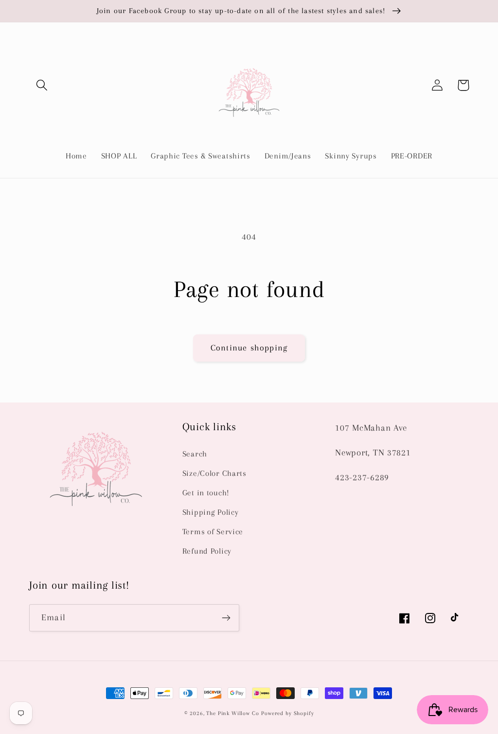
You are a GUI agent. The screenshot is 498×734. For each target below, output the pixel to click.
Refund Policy (206, 551)
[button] (42, 85)
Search (194, 453)
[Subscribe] (226, 617)
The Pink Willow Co (232, 713)
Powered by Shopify (287, 713)
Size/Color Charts (214, 473)
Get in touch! (206, 492)
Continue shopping (249, 347)
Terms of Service (213, 531)
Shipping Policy (210, 512)
